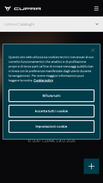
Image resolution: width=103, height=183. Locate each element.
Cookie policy (43, 80)
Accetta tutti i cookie (51, 111)
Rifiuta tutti (51, 95)
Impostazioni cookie (51, 126)
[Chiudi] (93, 50)
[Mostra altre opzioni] (91, 166)
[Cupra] (26, 8)
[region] (51, 91)
